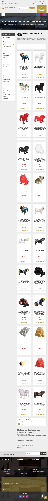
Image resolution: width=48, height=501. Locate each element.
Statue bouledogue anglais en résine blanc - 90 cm (40, 67)
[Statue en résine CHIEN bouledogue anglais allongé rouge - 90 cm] (39, 363)
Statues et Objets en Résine (13, 24)
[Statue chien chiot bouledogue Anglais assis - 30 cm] (39, 180)
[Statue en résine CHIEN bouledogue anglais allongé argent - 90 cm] (24, 333)
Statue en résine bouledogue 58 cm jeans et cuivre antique (24, 220)
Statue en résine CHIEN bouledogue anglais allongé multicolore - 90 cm (24, 374)
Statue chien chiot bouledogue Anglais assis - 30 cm (39, 190)
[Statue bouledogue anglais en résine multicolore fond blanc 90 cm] (24, 88)
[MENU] (3, 14)
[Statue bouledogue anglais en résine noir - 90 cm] (39, 88)
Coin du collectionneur (22, 473)
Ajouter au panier (24, 77)
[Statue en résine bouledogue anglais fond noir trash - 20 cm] (24, 271)
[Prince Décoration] (9, 8)
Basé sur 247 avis (10, 3)
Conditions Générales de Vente (9, 465)
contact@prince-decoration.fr (10, 487)
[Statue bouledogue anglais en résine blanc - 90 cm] (39, 57)
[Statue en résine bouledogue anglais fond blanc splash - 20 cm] (39, 210)
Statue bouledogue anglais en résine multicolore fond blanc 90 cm (24, 99)
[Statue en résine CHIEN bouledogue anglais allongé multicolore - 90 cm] (24, 363)
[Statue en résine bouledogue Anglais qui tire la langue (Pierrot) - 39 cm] (24, 302)
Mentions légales (6, 473)
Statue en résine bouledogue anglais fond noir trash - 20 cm (24, 281)
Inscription (43, 453)
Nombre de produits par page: (24, 47)
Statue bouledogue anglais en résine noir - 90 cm (40, 98)
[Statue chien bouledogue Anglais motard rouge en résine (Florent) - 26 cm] (24, 180)
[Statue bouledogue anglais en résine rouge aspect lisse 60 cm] (39, 118)
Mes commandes (36, 465)
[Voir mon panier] (41, 7)
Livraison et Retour (6, 467)
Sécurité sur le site (6, 471)
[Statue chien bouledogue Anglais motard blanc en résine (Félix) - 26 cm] (39, 149)
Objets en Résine (21, 462)
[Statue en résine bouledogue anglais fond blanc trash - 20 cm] (24, 241)
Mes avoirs (35, 467)
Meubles (19, 469)
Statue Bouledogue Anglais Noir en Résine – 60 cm (24, 159)
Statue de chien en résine (24, 24)
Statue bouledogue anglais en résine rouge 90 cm (24, 128)
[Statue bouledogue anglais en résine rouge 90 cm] (24, 118)
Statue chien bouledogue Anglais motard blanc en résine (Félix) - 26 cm (40, 160)
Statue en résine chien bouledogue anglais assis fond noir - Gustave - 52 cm (39, 313)
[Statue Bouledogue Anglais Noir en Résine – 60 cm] (24, 149)
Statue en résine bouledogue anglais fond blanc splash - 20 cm (39, 221)
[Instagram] (44, 14)
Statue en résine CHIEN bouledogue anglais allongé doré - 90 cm (39, 343)
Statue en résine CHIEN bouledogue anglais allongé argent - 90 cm (24, 343)
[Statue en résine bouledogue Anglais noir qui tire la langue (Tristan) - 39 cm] (39, 271)
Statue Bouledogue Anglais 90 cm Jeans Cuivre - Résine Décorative (24, 68)
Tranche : (6, 46)
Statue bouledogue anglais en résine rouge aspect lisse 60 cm (40, 128)
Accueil (5, 24)
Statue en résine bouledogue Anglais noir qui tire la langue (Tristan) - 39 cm (39, 282)
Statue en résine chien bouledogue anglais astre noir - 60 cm (39, 404)
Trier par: (20, 45)
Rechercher (32, 8)
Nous (40, 1)
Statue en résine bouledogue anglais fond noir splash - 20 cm (39, 251)
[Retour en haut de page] (45, 498)
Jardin (19, 467)
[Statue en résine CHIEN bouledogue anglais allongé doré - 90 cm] (39, 333)
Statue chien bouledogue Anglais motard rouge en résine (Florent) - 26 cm (24, 190)
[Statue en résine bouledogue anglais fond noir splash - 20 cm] (39, 241)
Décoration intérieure (22, 465)
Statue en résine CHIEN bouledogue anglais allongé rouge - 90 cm (39, 373)
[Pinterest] (41, 14)
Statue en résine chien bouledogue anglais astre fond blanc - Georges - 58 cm (24, 405)
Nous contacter (6, 462)
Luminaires (20, 471)
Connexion (35, 462)
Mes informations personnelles (39, 471)
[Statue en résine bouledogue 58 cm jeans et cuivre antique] (24, 210)
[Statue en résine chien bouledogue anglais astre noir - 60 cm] (39, 394)
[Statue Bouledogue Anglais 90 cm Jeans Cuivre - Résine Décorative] (24, 57)
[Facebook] (38, 14)
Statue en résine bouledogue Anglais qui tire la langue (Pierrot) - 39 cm (24, 313)
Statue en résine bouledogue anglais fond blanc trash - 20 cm (24, 252)
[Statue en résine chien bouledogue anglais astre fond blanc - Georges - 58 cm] (24, 394)
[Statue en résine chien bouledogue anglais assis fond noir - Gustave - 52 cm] (39, 302)
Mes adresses (35, 469)
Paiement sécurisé (6, 469)
